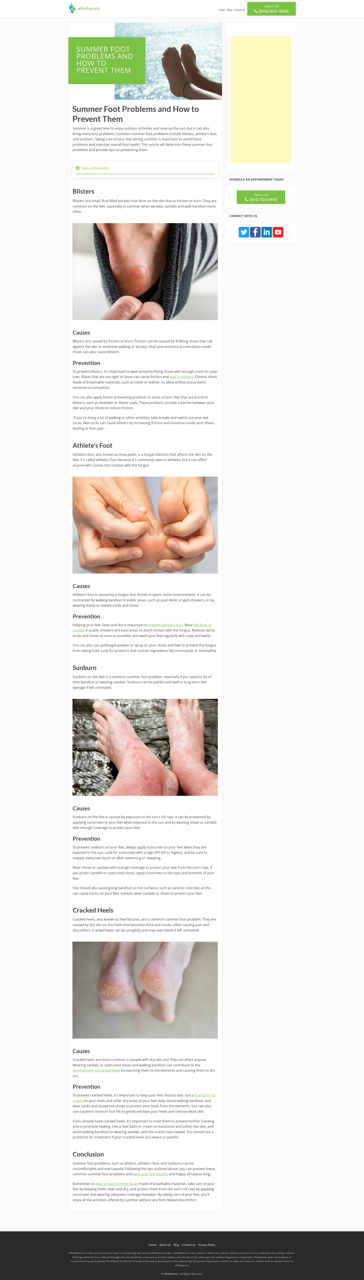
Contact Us (239, 9)
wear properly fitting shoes (116, 1183)
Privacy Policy (206, 1245)
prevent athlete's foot (166, 625)
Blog (229, 9)
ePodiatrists (171, 1274)
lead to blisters (181, 376)
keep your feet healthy (150, 1174)
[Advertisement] (261, 99)
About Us (165, 1245)
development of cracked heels (96, 1070)
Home (222, 9)
